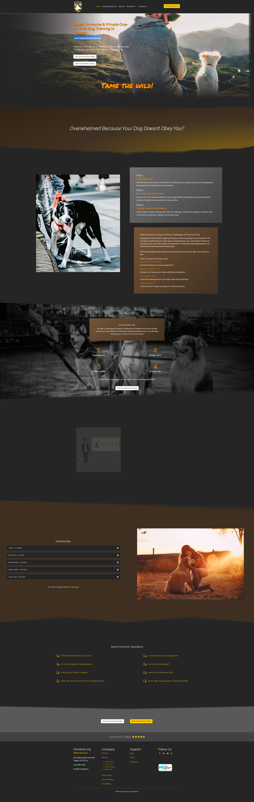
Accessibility (106, 784)
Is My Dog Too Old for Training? (74, 672)
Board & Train (109, 769)
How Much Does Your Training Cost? (163, 656)
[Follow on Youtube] (167, 753)
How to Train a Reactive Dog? (160, 672)
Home (98, 6)
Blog (131, 753)
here (77, 587)
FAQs (132, 757)
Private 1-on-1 (109, 764)
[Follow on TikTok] (171, 753)
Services (121, 6)
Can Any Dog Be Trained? (158, 664)
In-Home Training (110, 767)
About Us (105, 753)
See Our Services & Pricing (85, 57)
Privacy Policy (107, 775)
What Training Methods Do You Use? (76, 656)
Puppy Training (109, 761)
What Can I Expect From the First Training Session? (82, 681)
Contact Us (143, 6)
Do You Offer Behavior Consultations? (76, 664)
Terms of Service (108, 779)
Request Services (171, 6)
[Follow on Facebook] (159, 753)
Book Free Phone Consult (84, 64)
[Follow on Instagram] (163, 753)
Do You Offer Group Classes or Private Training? (168, 681)
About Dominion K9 (109, 6)
